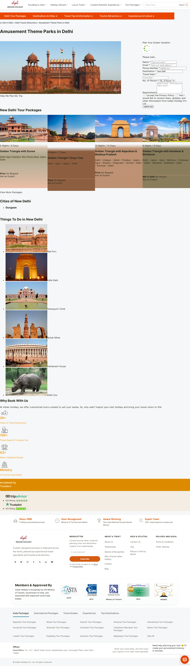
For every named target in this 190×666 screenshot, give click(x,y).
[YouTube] (52, 562)
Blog (107, 569)
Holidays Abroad (58, 5)
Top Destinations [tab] (110, 613)
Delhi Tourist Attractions (26, 22)
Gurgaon (11, 207)
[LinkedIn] (46, 562)
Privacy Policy (166, 95)
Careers (108, 564)
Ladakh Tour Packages (23, 636)
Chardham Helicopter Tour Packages (126, 628)
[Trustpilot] (15, 562)
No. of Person (151, 80)
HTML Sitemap (162, 547)
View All (150, 636)
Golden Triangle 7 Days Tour (65, 157)
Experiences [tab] (89, 613)
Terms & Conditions (164, 542)
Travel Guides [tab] (70, 613)
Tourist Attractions (110, 16)
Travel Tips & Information (77, 16)
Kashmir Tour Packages (90, 622)
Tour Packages (132, 5)
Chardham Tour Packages (92, 627)
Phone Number (151, 68)
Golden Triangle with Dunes (17, 151)
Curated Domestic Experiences (104, 5)
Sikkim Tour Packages (157, 627)
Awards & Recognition (114, 552)
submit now (148, 107)
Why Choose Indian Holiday (113, 557)
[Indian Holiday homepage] (23, 539)
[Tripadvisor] (21, 562)
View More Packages (11, 192)
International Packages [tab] (46, 613)
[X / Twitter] (39, 562)
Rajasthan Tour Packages (24, 622)
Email (146, 65)
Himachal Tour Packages (125, 622)
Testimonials (110, 547)
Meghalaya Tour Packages (126, 636)
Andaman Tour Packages (91, 636)
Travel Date (149, 74)
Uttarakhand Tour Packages (160, 622)
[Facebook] (33, 562)
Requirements (150, 92)
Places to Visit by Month (138, 552)
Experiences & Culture (140, 16)
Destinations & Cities (44, 16)
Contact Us (135, 542)
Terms (95, 564)
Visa (132, 547)
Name (146, 62)
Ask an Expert (7, 176)
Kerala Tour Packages (56, 622)
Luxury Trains (78, 5)
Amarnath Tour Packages (57, 627)
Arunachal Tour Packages (24, 627)
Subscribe (84, 559)
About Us (109, 542)
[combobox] (156, 5)
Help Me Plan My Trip (11, 95)
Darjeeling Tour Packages (58, 636)
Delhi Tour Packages (15, 16)
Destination (149, 71)
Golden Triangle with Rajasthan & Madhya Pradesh (116, 153)
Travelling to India (36, 5)
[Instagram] (27, 562)
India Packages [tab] (21, 613)
